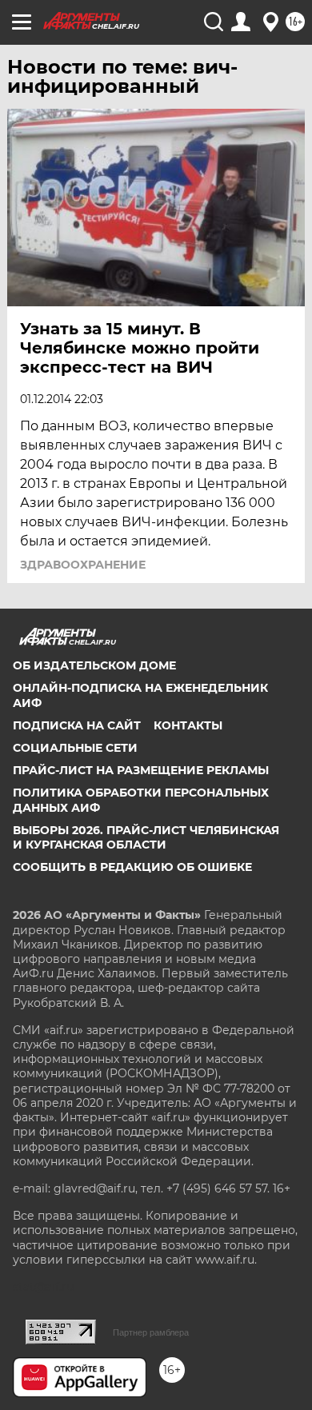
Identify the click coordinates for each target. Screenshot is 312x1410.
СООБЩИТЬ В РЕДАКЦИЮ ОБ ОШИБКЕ (132, 867)
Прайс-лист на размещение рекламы (141, 770)
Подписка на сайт (77, 725)
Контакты (188, 725)
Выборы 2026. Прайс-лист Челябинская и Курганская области (146, 837)
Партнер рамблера (151, 1332)
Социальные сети (75, 748)
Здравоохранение (83, 564)
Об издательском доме (94, 665)
